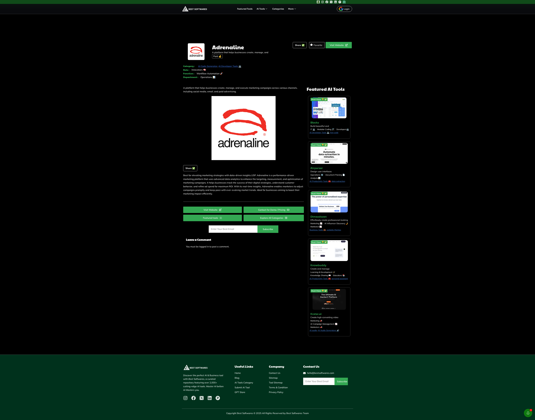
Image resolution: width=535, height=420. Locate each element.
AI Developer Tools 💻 (229, 66)
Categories (278, 9)
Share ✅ (300, 45)
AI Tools (261, 9)
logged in (204, 246)
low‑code (334, 132)
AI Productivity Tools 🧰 (320, 181)
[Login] (344, 9)
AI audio (313, 330)
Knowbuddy (318, 265)
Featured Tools (244, 9)
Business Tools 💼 (318, 230)
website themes (334, 230)
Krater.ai (316, 314)
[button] (319, 99)
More (291, 9)
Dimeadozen (318, 216)
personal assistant (340, 278)
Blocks (314, 122)
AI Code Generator (207, 66)
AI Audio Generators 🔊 (328, 330)
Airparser (316, 168)
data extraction (338, 181)
